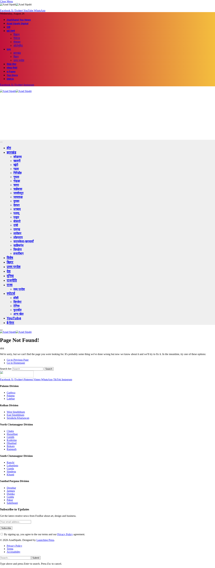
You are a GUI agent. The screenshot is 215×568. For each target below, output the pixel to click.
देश (9, 271)
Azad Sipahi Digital (17, 23)
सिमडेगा (17, 249)
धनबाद (17, 209)
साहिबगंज (18, 245)
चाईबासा (17, 189)
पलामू (16, 213)
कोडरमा (17, 157)
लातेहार (17, 233)
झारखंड (17, 53)
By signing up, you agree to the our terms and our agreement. (44, 534)
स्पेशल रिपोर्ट (12, 67)
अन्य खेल (18, 314)
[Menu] (1, 142)
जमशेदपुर (18, 193)
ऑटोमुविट (18, 45)
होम (9, 147)
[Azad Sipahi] (16, 91)
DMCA (10, 78)
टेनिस (16, 306)
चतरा (16, 185)
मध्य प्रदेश (19, 289)
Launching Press (45, 540)
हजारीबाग (18, 253)
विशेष (10, 257)
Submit (35, 558)
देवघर (16, 205)
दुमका (16, 201)
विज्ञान (16, 34)
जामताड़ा (18, 197)
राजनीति (12, 280)
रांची (8, 27)
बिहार (16, 56)
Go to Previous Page (18, 359)
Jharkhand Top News (19, 19)
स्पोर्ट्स (11, 293)
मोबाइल (16, 42)
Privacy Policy (65, 534)
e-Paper (11, 71)
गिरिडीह (17, 173)
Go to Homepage (16, 362)
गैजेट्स (16, 38)
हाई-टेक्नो (11, 30)
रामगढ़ (16, 229)
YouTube (14, 318)
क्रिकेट (17, 302)
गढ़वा (16, 169)
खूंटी (15, 165)
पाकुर (16, 217)
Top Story (12, 75)
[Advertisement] (101, 116)
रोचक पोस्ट (11, 64)
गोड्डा (16, 181)
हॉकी (15, 298)
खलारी (16, 161)
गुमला (16, 177)
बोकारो (16, 221)
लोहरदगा (18, 237)
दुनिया (10, 275)
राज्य (9, 49)
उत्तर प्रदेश (18, 60)
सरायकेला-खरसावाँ (23, 241)
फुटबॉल (17, 310)
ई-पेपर (10, 322)
